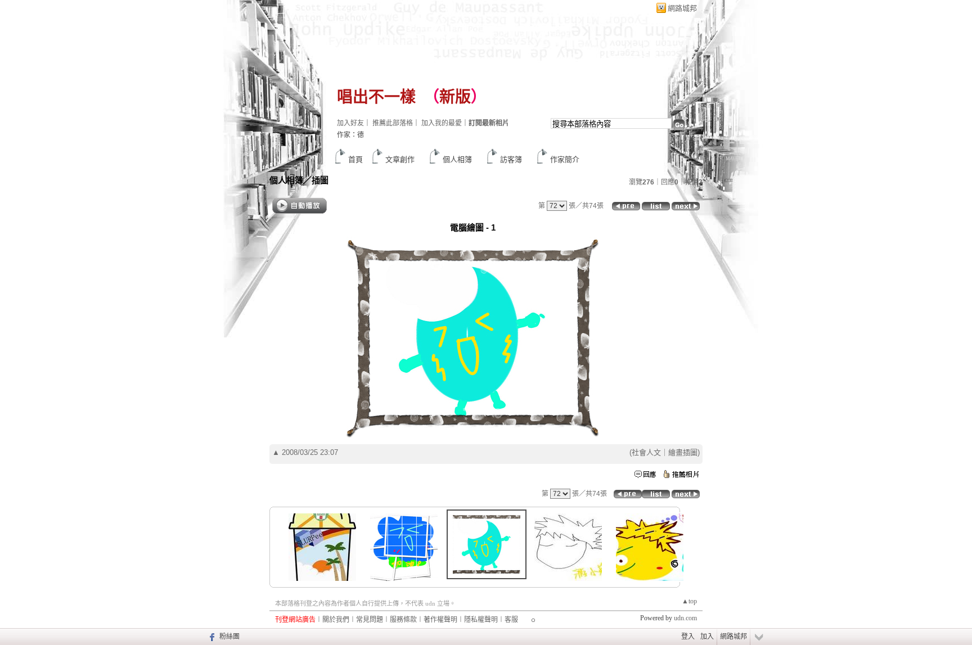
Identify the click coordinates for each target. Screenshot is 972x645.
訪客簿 (511, 159)
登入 (688, 637)
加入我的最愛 (441, 123)
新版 (455, 97)
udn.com (685, 618)
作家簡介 (564, 159)
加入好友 (350, 123)
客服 (511, 620)
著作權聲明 (440, 620)
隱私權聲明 (481, 620)
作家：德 (350, 135)
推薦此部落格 (392, 123)
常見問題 (369, 620)
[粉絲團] (211, 636)
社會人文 (646, 452)
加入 (707, 637)
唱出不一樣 (376, 97)
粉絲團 (229, 637)
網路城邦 (682, 8)
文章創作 (400, 159)
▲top (689, 601)
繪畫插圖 (683, 452)
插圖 (320, 180)
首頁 (355, 159)
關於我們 (335, 620)
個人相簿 (457, 159)
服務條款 (403, 620)
